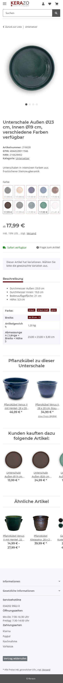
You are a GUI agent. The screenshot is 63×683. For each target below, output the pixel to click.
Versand (31, 233)
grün (53, 310)
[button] (43, 3)
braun (31, 310)
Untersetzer (23, 158)
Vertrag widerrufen (15, 658)
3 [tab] (33, 104)
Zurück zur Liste (13, 26)
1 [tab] (26, 104)
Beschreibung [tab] (13, 278)
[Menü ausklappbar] (4, 2)
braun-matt (43, 310)
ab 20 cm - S (34, 317)
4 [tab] (37, 104)
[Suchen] (56, 13)
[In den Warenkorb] (5, 38)
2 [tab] (30, 104)
